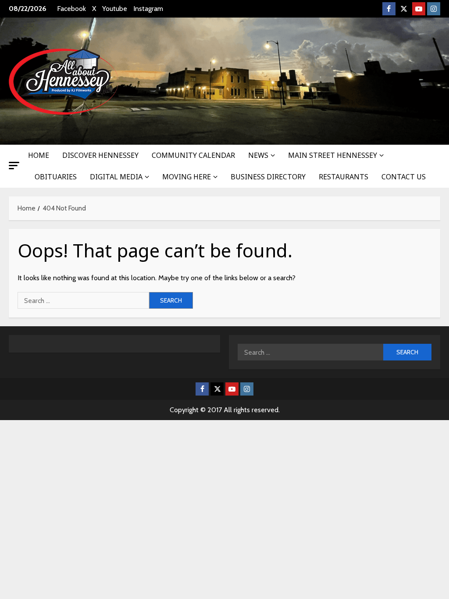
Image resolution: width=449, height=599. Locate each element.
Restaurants (343, 177)
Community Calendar (193, 155)
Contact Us (403, 177)
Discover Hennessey (100, 155)
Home (38, 155)
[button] (14, 165)
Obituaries (56, 177)
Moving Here (186, 177)
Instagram (148, 8)
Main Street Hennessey (332, 155)
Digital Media (116, 177)
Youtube (114, 8)
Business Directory (268, 177)
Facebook (71, 8)
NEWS (258, 155)
